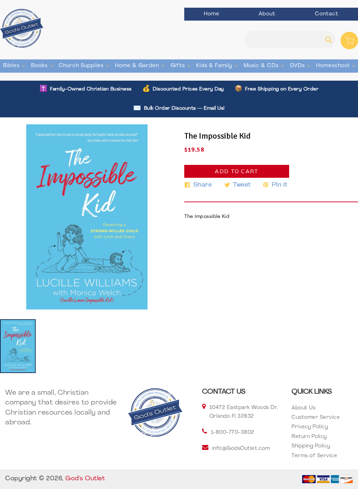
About (267, 14)
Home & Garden (140, 65)
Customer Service (316, 417)
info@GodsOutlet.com (241, 448)
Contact (326, 14)
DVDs (301, 65)
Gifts (181, 65)
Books (43, 65)
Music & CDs (265, 65)
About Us (303, 408)
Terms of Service (314, 456)
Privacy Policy (310, 427)
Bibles (15, 65)
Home (212, 14)
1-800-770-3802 (233, 432)
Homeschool (336, 65)
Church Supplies (84, 65)
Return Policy (309, 436)
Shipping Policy (311, 446)
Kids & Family (217, 65)
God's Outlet (85, 479)
